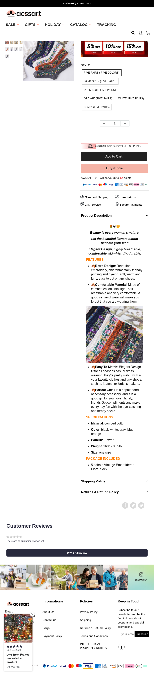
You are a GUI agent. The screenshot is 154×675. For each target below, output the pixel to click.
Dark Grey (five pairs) (100, 81)
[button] (77, 553)
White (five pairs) (131, 98)
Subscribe (142, 634)
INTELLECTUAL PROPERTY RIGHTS (93, 646)
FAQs (46, 628)
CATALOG (79, 25)
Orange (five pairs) (98, 98)
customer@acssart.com (77, 3)
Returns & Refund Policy (95, 628)
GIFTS (30, 25)
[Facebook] (122, 647)
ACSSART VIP (90, 177)
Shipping (85, 619)
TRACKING (106, 25)
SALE (10, 25)
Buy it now (114, 168)
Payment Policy (52, 636)
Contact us (49, 619)
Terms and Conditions (94, 636)
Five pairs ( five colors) (101, 72)
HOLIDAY (53, 25)
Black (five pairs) (96, 107)
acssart (33, 665)
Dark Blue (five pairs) (100, 89)
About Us (48, 611)
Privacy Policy (88, 611)
